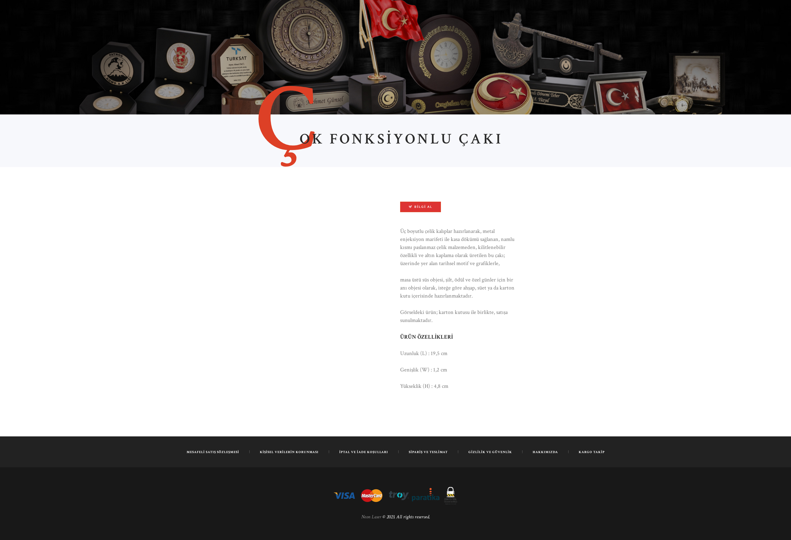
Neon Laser (371, 517)
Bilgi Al (423, 206)
